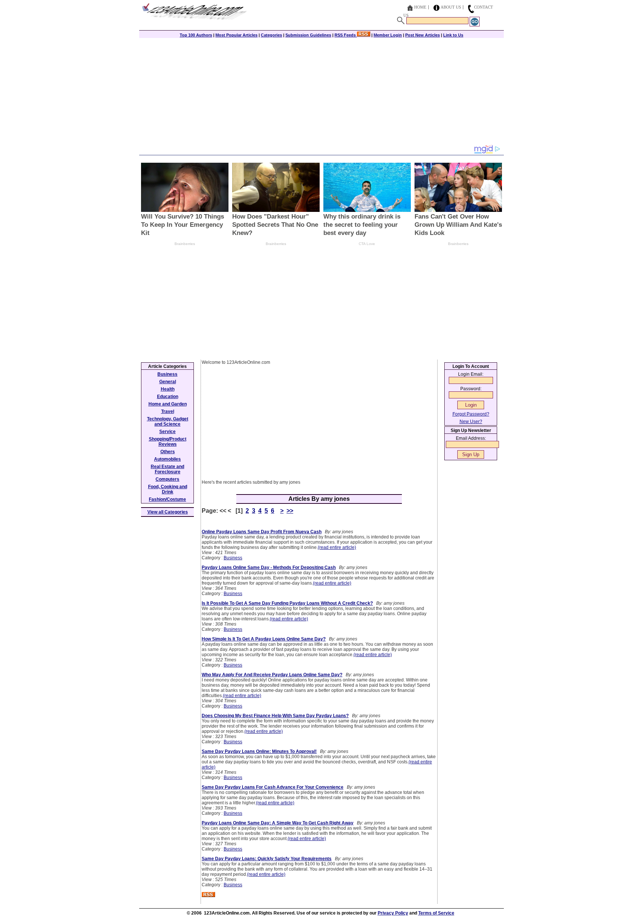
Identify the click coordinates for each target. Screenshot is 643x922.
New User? (471, 421)
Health (168, 389)
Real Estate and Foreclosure (167, 469)
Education (167, 396)
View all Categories (167, 512)
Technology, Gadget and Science (167, 421)
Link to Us (453, 35)
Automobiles (167, 459)
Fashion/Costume (167, 499)
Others (167, 451)
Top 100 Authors (196, 35)
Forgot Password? (470, 414)
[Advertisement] (321, 92)
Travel (167, 411)
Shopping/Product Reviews (167, 441)
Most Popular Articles (236, 35)
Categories (271, 35)
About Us (451, 7)
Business (233, 557)
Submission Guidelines (308, 35)
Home (420, 7)
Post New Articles (422, 35)
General (167, 381)
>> (290, 511)
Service (167, 431)
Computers (167, 479)
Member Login (388, 35)
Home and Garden (167, 404)
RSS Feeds (346, 35)
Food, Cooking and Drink (167, 489)
